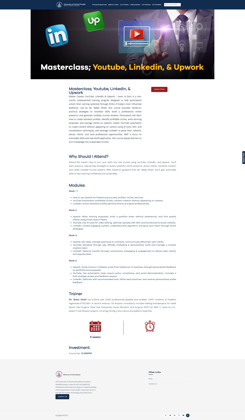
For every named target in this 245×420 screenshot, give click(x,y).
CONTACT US (62, 397)
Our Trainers (124, 5)
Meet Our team (113, 5)
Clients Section (135, 5)
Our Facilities (156, 5)
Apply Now (243, 158)
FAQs (150, 379)
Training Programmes (99, 5)
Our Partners (146, 5)
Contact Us (153, 384)
